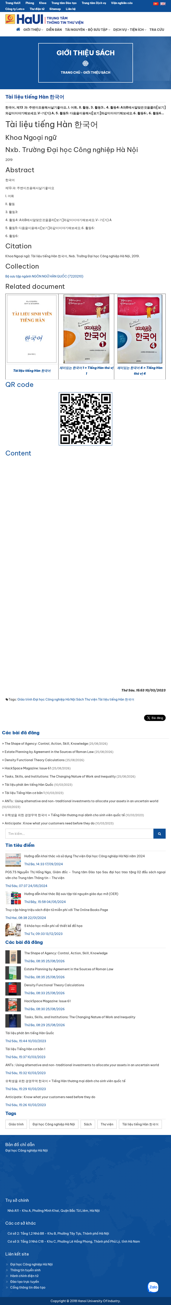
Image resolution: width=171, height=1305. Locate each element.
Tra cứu (156, 30)
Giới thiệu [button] (32, 30)
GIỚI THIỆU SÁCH (96, 73)
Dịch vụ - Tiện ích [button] (128, 30)
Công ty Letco (14, 9)
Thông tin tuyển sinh (25, 1270)
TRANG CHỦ (70, 73)
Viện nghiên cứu (121, 3)
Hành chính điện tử (24, 1276)
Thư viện (91, 699)
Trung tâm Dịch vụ (94, 3)
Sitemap (55, 9)
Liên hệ (70, 9)
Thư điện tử (37, 9)
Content (18, 453)
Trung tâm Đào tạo (64, 3)
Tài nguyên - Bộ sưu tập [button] (86, 30)
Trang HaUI (12, 3)
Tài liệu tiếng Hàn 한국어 (32, 371)
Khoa (42, 3)
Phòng (30, 3)
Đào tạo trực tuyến (24, 1282)
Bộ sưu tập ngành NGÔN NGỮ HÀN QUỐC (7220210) (44, 276)
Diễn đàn (54, 30)
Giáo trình (24, 699)
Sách (80, 699)
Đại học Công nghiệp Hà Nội (54, 699)
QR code (19, 384)
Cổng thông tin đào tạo (27, 1287)
